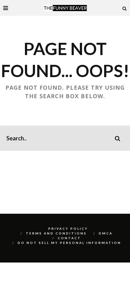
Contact (69, 238)
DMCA (106, 233)
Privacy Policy (68, 228)
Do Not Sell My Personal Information (69, 243)
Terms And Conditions (56, 233)
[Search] (124, 8)
